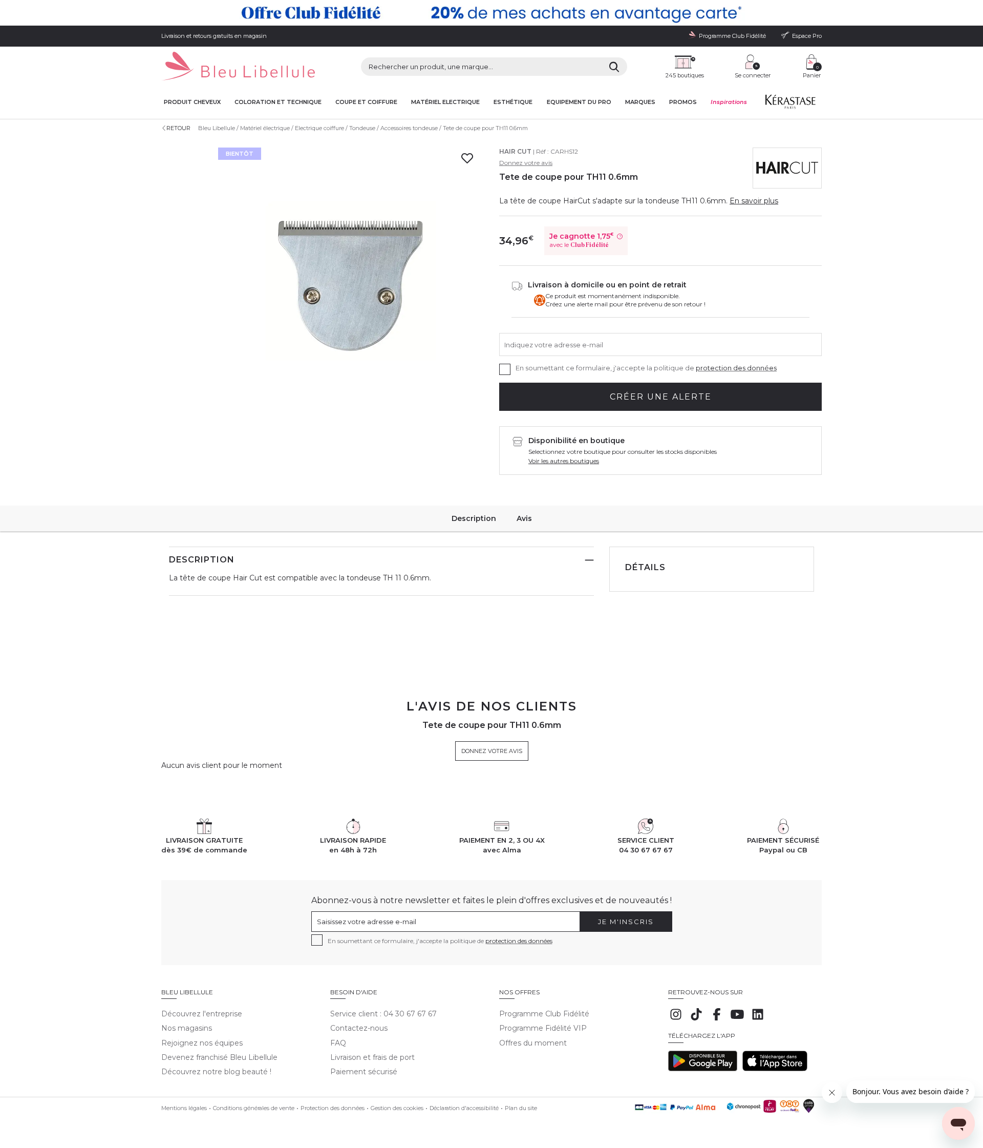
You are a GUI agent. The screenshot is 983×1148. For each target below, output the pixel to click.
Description (474, 518)
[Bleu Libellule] (238, 67)
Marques (640, 102)
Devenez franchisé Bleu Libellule (219, 1057)
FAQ (338, 1043)
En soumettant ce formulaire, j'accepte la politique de (646, 368)
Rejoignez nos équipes (202, 1043)
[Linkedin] (757, 1019)
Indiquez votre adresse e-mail (553, 344)
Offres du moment (533, 1043)
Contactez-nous (359, 1028)
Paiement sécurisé (363, 1071)
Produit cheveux (192, 102)
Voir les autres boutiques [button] (563, 461)
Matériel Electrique (445, 102)
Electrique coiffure (319, 128)
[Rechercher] (614, 66)
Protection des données (333, 1108)
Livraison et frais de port (372, 1057)
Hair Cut (515, 151)
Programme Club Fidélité (544, 1013)
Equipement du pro (579, 102)
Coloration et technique (278, 102)
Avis (524, 518)
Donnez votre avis (525, 162)
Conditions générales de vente (253, 1108)
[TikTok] (696, 1019)
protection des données (736, 368)
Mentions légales (184, 1108)
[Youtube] (737, 1019)
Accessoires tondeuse (409, 128)
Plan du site (521, 1108)
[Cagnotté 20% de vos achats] (491, 13)
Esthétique (513, 102)
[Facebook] (716, 1019)
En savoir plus (754, 200)
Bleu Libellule (216, 128)
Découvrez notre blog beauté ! (216, 1071)
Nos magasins (186, 1028)
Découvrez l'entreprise (201, 1013)
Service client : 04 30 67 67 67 (383, 1013)
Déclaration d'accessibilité (464, 1108)
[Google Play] (702, 1068)
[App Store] (774, 1068)
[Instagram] (675, 1019)
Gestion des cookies (397, 1108)
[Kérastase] (790, 104)
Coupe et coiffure (366, 102)
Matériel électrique (265, 128)
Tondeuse (362, 128)
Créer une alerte (661, 397)
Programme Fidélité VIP (543, 1028)
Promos (683, 102)
